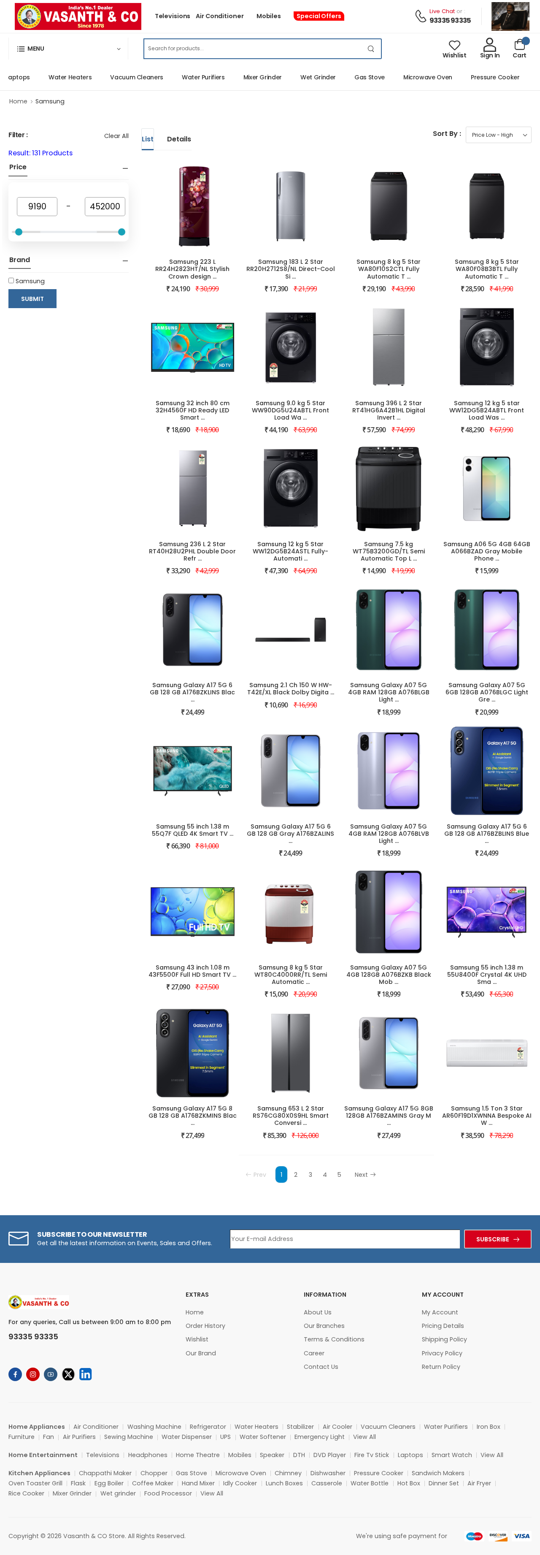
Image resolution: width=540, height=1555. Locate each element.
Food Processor (168, 1493)
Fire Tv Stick (371, 1455)
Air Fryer (479, 1483)
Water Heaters (54, 77)
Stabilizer (300, 1427)
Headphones (147, 1455)
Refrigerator (208, 1427)
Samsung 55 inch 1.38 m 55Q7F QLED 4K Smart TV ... (192, 830)
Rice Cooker (26, 1493)
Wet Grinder (303, 77)
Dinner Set (444, 1483)
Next (361, 1174)
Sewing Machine (128, 1437)
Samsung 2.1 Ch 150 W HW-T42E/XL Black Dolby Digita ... (290, 688)
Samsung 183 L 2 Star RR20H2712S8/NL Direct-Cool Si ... (290, 268)
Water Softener (263, 1437)
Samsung (50, 101)
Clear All (116, 136)
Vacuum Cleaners (121, 77)
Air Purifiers (79, 1437)
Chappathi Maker (105, 1473)
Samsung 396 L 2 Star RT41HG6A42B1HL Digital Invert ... (388, 410)
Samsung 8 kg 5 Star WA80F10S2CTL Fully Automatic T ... (388, 268)
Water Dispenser (187, 1437)
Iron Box (488, 1427)
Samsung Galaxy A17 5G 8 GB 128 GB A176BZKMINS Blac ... (192, 1115)
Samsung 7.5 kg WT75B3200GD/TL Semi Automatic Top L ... (389, 551)
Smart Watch (452, 1455)
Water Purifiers (188, 77)
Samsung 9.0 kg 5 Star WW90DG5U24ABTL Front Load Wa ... (290, 410)
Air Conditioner (219, 16)
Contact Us (321, 1367)
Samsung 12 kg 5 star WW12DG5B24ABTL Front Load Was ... (486, 410)
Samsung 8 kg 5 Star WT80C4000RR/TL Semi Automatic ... (290, 974)
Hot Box (408, 1483)
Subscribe (492, 1239)
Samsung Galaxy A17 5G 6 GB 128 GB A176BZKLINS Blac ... (192, 692)
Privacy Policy (442, 1353)
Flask (78, 1483)
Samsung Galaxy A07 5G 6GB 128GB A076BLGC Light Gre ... (487, 692)
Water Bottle (370, 1483)
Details (179, 139)
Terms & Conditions (334, 1339)
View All (364, 1437)
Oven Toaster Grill (35, 1483)
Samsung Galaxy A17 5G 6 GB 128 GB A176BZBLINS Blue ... (486, 833)
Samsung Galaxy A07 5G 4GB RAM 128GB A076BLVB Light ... (388, 833)
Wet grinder (118, 1493)
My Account (440, 1312)
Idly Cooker (240, 1483)
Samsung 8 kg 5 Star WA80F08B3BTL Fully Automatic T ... (487, 268)
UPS (225, 1437)
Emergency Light (319, 1437)
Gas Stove (354, 77)
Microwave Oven (412, 77)
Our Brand (201, 1353)
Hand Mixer (198, 1483)
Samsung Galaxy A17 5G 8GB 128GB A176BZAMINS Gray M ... (388, 1115)
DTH (299, 1455)
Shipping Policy (444, 1339)
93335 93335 (450, 20)
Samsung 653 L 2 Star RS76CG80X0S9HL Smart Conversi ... (291, 1115)
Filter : (18, 134)
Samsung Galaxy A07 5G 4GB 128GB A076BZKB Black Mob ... (388, 974)
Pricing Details (443, 1326)
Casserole (326, 1483)
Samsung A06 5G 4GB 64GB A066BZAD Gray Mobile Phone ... (486, 551)
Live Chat (442, 11)
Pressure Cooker (480, 77)
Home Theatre (198, 1455)
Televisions (173, 16)
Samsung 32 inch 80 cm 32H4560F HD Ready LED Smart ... (193, 410)
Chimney (288, 1473)
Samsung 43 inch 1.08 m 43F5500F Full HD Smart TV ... (192, 971)
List (148, 139)
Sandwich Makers (438, 1473)
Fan (48, 1437)
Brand (19, 260)
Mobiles (268, 16)
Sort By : (447, 133)
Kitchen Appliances (39, 1473)
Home (18, 101)
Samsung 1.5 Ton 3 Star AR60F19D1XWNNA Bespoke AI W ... (487, 1115)
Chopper (153, 1473)
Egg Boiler (109, 1483)
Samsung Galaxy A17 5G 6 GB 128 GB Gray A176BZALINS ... (290, 833)
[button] (68, 49)
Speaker (272, 1455)
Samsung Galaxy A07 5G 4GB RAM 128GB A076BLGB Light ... (388, 692)
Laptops (410, 1455)
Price (18, 167)
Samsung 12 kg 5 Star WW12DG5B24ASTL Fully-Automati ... (290, 551)
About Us (318, 1312)
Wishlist (197, 1339)
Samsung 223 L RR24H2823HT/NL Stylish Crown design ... (192, 268)
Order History (205, 1326)
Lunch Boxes (284, 1483)
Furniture (21, 1437)
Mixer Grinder (247, 77)
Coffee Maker (152, 1483)
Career (314, 1353)
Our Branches (324, 1326)
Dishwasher (328, 1473)
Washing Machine (154, 1427)
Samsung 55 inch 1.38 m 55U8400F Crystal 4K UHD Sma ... (486, 974)
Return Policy (441, 1367)
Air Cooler (337, 1427)
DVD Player (329, 1455)
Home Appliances (36, 1427)
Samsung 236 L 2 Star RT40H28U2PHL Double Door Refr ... (192, 551)
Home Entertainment (43, 1455)
